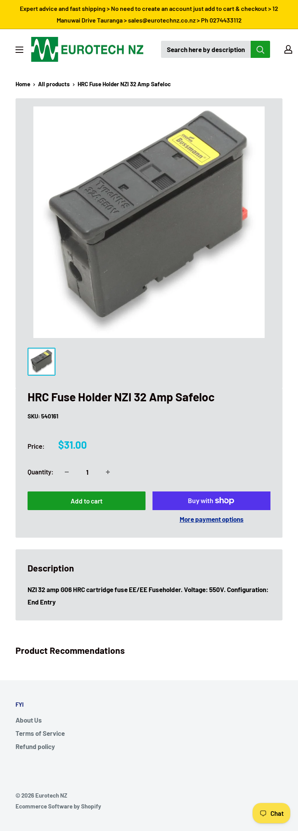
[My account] (288, 49)
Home (23, 83)
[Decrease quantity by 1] (67, 472)
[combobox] (206, 49)
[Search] (260, 49)
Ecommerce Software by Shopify (58, 806)
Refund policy (35, 746)
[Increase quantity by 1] (108, 472)
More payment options (212, 519)
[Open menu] (19, 50)
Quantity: (41, 472)
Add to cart (86, 501)
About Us (29, 720)
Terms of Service (40, 733)
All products (54, 83)
